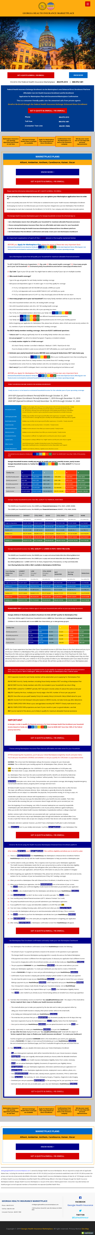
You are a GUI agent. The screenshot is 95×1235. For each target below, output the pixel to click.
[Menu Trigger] (87, 3)
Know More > (47, 172)
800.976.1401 (77, 82)
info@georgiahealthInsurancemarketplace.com (45, 1204)
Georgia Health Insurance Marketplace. (37, 1229)
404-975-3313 (10, 1205)
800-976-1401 (11, 1209)
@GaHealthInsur (80, 1217)
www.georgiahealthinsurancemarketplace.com (15, 1170)
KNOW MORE (78, 75)
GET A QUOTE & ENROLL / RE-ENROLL (30, 75)
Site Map (85, 1229)
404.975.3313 (62, 82)
